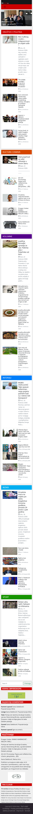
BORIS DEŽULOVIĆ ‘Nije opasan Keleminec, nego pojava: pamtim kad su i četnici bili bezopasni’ (24, 390)
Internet (16, 802)
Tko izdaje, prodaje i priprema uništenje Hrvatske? (22, 83)
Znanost (7, 802)
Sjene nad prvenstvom (22, 651)
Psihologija (11, 800)
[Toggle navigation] (4, 7)
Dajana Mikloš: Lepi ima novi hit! (24, 446)
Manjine (21, 797)
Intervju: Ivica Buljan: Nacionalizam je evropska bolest (23, 455)
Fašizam (3, 798)
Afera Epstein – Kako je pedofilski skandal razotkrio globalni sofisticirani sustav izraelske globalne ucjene (16, 20)
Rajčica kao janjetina (22, 559)
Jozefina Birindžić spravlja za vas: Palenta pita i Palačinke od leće (23, 247)
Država (11, 789)
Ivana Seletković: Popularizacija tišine (19, 712)
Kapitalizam (18, 793)
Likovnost (7, 800)
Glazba (18, 797)
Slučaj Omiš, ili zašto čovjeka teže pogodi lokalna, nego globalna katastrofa (23, 135)
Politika (16, 789)
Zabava (27, 800)
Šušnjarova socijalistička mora (22, 570)
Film (7, 797)
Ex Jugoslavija (16, 795)
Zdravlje (2, 800)
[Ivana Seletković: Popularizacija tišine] (11, 24)
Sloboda (23, 802)
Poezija (15, 800)
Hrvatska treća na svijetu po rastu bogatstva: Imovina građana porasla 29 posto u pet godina (23, 502)
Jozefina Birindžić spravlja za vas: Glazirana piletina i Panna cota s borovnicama (24, 335)
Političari (3, 791)
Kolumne (7, 236)
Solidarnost (11, 802)
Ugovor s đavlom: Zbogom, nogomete (24, 659)
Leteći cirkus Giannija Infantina (22, 642)
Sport (6, 597)
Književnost (8, 793)
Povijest (27, 789)
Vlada (22, 795)
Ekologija (24, 800)
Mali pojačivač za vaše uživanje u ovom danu (24, 160)
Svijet (28, 791)
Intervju (7, 377)
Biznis (6, 487)
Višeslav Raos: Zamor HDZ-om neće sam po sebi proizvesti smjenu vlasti (24, 433)
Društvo (22, 789)
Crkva (25, 797)
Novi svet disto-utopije (23, 549)
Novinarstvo (28, 797)
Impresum (20, 811)
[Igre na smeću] (14, 24)
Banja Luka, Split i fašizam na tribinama (24, 604)
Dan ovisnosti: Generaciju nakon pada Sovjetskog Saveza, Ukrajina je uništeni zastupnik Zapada (24, 101)
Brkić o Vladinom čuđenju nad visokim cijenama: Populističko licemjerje (24, 582)
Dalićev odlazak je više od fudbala (24, 670)
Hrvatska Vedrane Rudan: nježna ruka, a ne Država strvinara (24, 197)
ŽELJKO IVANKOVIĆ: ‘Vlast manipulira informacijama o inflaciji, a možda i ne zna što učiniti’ (24, 469)
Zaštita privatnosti (9, 811)
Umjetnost (3, 802)
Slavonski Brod (18, 791)
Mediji (2, 793)
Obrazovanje (19, 800)
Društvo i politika (12, 32)
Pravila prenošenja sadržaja (20, 809)
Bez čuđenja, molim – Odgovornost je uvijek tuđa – (24, 41)
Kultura (25, 791)
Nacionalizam (14, 797)
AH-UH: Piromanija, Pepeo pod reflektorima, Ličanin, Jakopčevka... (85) (24, 182)
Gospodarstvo (10, 791)
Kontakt (27, 811)
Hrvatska (4, 788)
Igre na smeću (17, 730)
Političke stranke (26, 793)
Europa (26, 795)
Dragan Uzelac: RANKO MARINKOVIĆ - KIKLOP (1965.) (23, 211)
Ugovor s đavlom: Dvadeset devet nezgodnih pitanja (23, 118)
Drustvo (19, 802)
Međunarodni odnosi (7, 795)
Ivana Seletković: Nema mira (24, 223)
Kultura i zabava (11, 152)
